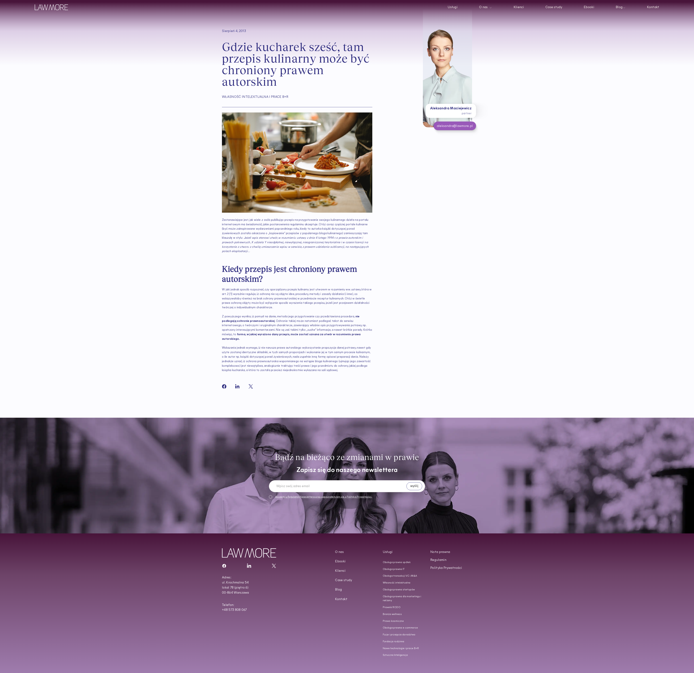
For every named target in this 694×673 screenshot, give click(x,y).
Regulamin (293, 497)
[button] (485, 7)
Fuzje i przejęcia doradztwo (399, 634)
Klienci (519, 7)
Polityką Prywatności (359, 497)
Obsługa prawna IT (394, 569)
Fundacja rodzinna (393, 641)
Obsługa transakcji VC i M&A (400, 576)
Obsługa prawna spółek (397, 562)
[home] (51, 7)
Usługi (453, 7)
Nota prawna (440, 552)
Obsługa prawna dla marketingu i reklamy (402, 598)
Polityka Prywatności (446, 568)
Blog (338, 589)
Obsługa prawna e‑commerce (400, 628)
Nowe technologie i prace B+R (401, 648)
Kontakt (653, 7)
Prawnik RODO (391, 607)
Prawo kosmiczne (393, 621)
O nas (339, 552)
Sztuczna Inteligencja (395, 655)
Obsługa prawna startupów (399, 589)
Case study (553, 7)
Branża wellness (392, 614)
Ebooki (589, 7)
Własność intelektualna (396, 583)
